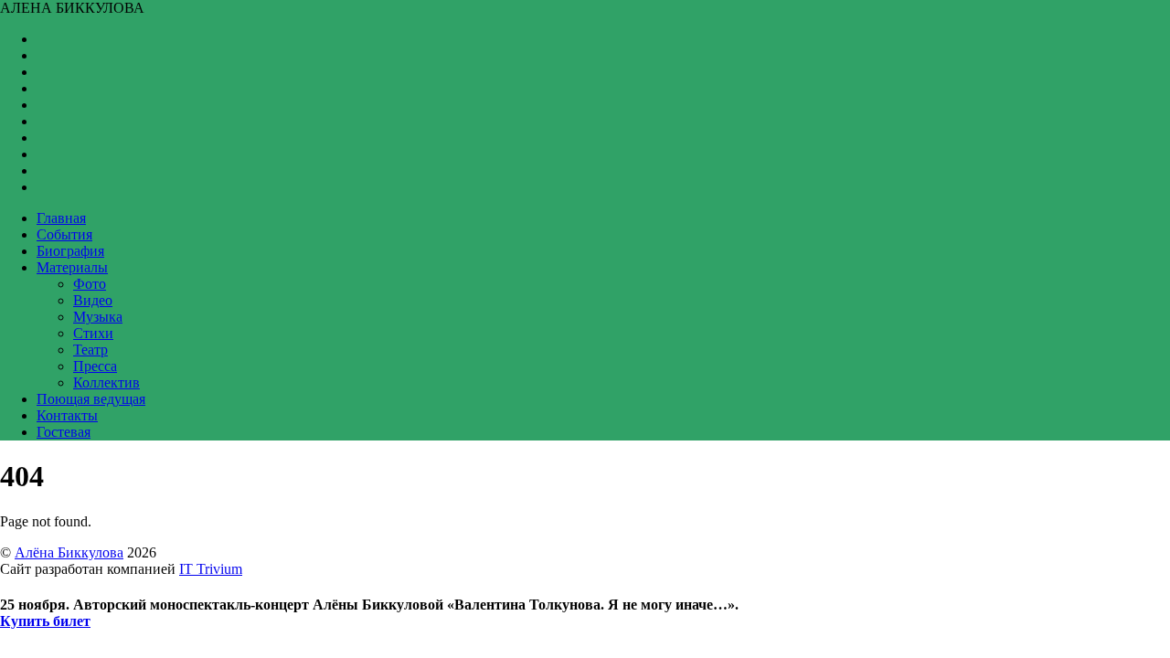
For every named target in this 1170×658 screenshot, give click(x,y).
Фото (89, 284)
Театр (90, 349)
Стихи (93, 333)
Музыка (97, 316)
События (64, 234)
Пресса (95, 366)
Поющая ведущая (91, 399)
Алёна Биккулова (69, 552)
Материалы (72, 267)
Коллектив (106, 382)
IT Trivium (210, 569)
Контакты (67, 415)
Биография (70, 251)
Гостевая (63, 432)
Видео (92, 300)
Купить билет (45, 621)
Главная (61, 218)
